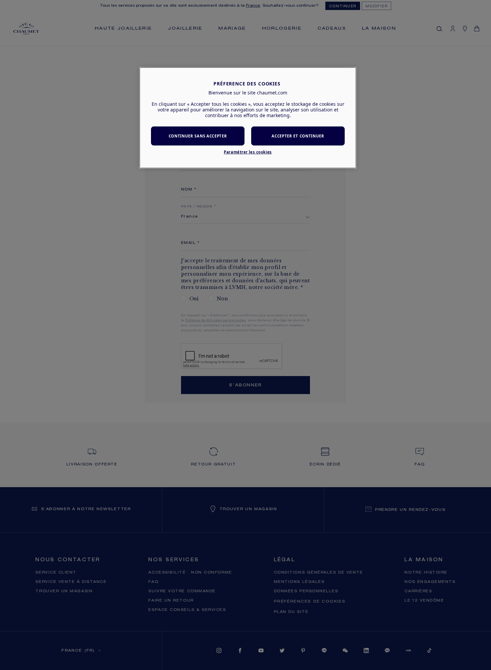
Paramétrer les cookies (248, 151)
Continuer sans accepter (198, 135)
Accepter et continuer (298, 135)
